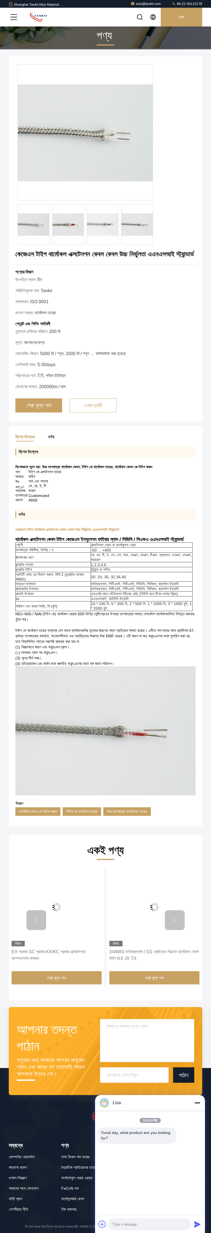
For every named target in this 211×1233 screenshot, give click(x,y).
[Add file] (102, 1224)
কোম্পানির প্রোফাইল (22, 1157)
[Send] (197, 1224)
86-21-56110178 (189, 4)
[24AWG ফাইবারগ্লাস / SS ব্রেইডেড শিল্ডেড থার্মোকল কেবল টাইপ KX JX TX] (154, 907)
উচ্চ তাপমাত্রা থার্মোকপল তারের (127, 811)
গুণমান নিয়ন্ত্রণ (18, 1178)
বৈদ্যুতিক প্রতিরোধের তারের (79, 1167)
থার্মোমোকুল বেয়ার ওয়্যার (76, 1178)
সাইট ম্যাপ (15, 1199)
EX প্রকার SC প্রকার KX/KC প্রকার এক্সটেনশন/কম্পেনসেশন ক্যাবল (48, 955)
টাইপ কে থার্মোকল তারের (81, 811)
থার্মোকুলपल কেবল (72, 1199)
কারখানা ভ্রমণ (18, 1167)
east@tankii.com (148, 4)
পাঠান (183, 1075)
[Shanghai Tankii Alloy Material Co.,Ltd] (38, 17)
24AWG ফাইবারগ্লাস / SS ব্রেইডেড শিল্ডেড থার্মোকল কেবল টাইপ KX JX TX (154, 955)
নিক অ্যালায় (68, 1209)
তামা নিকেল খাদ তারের (75, 1157)
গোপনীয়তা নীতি (18, 1209)
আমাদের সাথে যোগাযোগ (24, 1188)
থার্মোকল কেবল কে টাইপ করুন (38, 811)
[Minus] (197, 1102)
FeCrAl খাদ (70, 1188)
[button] (36, 920)
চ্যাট (181, 17)
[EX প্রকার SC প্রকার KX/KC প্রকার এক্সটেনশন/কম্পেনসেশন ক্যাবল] (57, 907)
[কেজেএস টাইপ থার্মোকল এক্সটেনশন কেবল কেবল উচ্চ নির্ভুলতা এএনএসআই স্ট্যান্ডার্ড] (85, 133)
